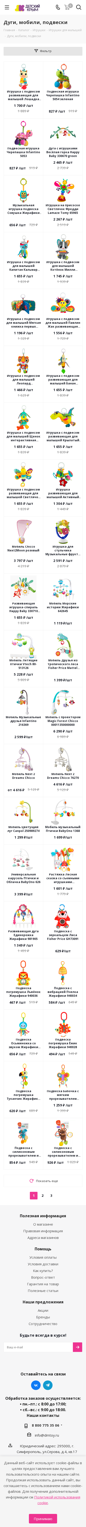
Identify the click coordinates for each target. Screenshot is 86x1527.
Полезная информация (43, 1215)
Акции (43, 1310)
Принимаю (43, 1518)
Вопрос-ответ (43, 1277)
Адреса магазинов (43, 1237)
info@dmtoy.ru (47, 1435)
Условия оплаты (43, 1257)
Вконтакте (36, 1385)
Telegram (48, 1385)
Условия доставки (43, 1264)
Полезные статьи (43, 1290)
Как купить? (43, 1270)
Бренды (43, 1317)
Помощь (43, 1249)
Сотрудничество (43, 1323)
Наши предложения (43, 1302)
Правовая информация (43, 1230)
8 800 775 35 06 (45, 1425)
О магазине (43, 1224)
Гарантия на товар (43, 1284)
